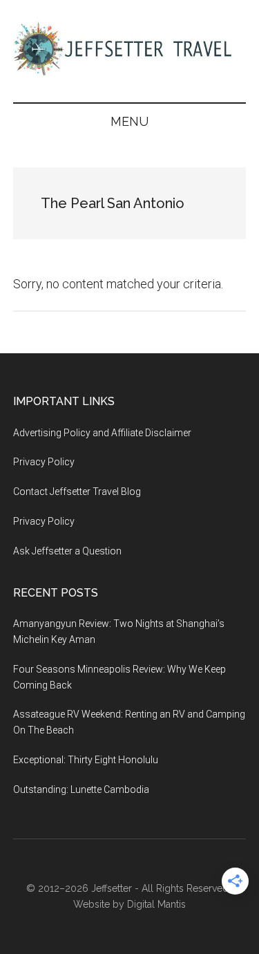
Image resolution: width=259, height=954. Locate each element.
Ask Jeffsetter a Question (67, 550)
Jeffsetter (111, 888)
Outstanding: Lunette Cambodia (81, 789)
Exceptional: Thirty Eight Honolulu (85, 759)
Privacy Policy (44, 461)
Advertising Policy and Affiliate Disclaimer (102, 432)
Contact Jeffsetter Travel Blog (77, 491)
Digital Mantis (156, 904)
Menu (129, 121)
